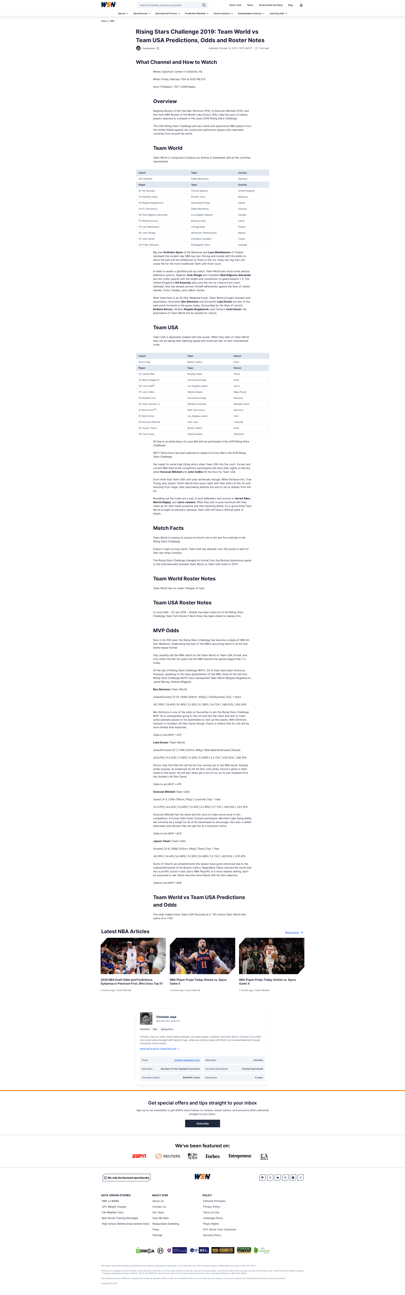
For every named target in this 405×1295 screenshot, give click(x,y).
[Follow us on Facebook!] (262, 1177)
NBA (112, 21)
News (250, 5)
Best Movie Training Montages (120, 1218)
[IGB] (176, 1250)
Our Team (158, 1212)
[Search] (204, 5)
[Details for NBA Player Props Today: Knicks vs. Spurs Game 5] (202, 956)
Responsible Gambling (270, 5)
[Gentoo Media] (199, 1250)
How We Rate (161, 1218)
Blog (290, 5)
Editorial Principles (214, 1201)
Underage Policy (213, 1218)
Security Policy (212, 1235)
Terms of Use (211, 1212)
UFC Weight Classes (114, 1206)
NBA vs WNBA (110, 1201)
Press (156, 1229)
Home (104, 21)
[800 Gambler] (223, 1250)
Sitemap (157, 1235)
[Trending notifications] (301, 5)
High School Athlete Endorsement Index (126, 1223)
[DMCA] (145, 1250)
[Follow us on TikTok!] (300, 1177)
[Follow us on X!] (270, 1177)
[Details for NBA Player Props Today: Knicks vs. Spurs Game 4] (271, 956)
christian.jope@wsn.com (187, 1060)
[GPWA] (244, 1250)
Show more (292, 932)
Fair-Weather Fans (112, 1212)
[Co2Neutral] (261, 1250)
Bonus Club (235, 5)
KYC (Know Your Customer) (219, 1229)
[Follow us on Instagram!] (285, 1177)
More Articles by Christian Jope (158, 1048)
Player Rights (211, 1223)
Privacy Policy (211, 1206)
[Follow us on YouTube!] (278, 1177)
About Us (158, 1201)
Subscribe (202, 1123)
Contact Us (159, 1206)
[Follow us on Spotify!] (293, 1177)
